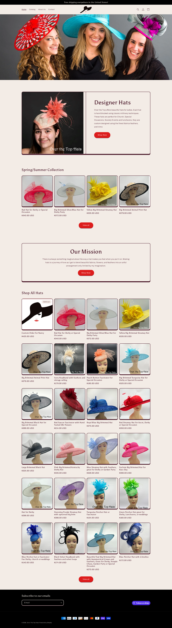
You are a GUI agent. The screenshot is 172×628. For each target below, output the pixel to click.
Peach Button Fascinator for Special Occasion (100, 379)
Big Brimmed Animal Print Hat (133, 210)
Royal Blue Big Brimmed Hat (100, 422)
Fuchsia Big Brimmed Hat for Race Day (132, 468)
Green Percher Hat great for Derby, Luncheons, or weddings (133, 513)
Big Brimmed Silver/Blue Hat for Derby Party (68, 211)
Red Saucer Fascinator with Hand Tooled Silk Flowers (69, 423)
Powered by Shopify (45, 622)
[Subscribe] (61, 603)
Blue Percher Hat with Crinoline (133, 557)
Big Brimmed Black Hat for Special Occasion (34, 423)
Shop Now (102, 135)
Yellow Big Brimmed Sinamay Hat (102, 210)
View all (86, 225)
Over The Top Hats (33, 622)
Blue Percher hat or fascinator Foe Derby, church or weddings (36, 558)
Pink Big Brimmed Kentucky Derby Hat (67, 468)
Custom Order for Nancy (33, 333)
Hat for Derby (28, 512)
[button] (138, 9)
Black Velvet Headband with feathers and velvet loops (67, 558)
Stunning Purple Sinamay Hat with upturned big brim (67, 513)
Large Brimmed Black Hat (33, 467)
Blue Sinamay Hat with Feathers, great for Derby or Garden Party (101, 468)
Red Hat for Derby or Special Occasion (35, 211)
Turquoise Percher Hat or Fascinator (98, 513)
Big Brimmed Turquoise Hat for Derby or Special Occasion (133, 379)
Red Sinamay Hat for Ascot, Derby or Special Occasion (134, 423)
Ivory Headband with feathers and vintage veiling (69, 379)
